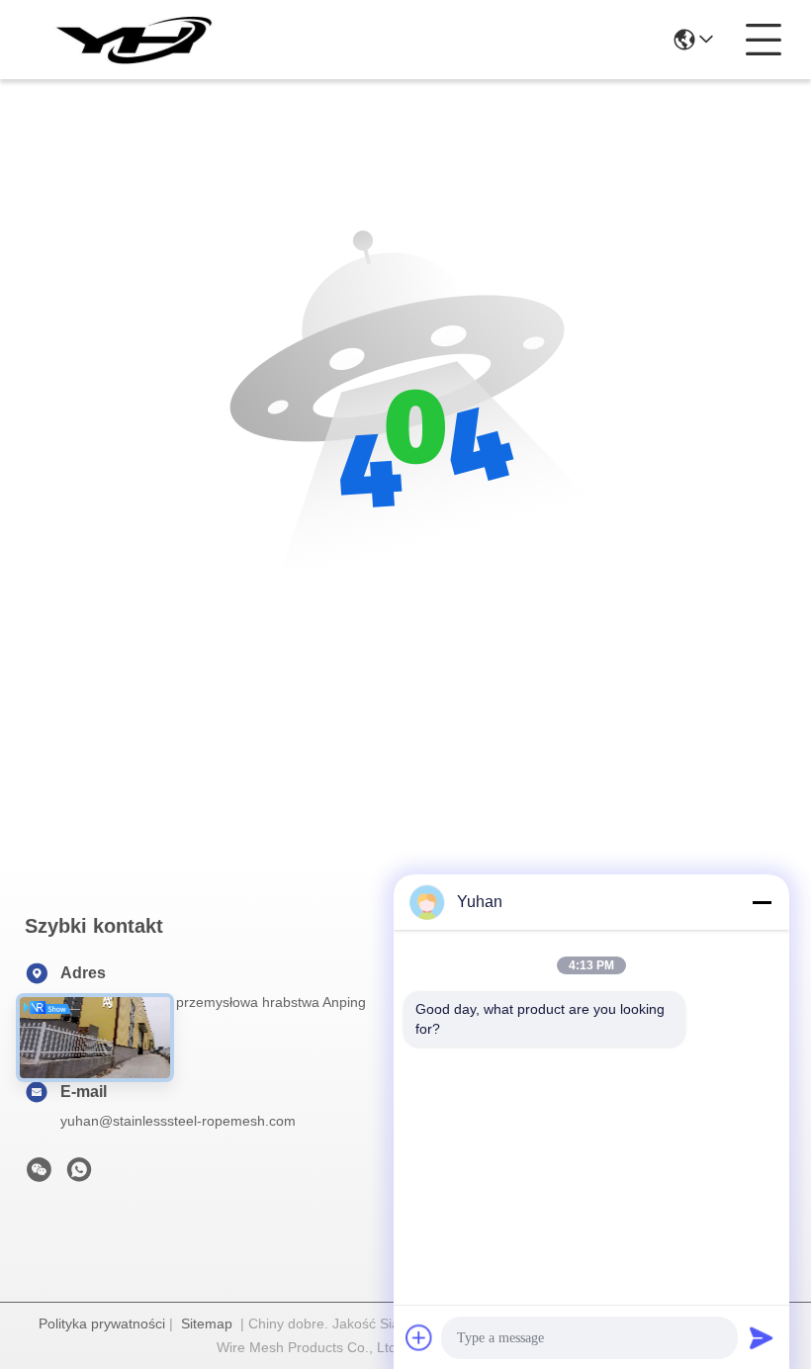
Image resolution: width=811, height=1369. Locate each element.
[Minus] (761, 902)
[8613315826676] (79, 1175)
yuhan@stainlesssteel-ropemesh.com (178, 1121)
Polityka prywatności (102, 1323)
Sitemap (206, 1323)
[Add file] (419, 1337)
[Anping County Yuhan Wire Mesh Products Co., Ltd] (132, 39)
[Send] (761, 1337)
